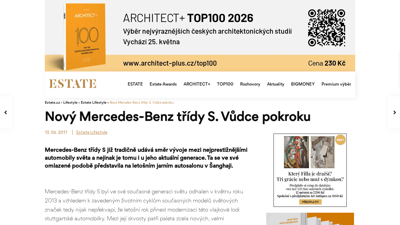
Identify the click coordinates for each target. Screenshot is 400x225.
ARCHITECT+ (197, 84)
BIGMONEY (303, 84)
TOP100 (225, 84)
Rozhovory (250, 84)
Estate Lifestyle (94, 103)
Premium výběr (336, 84)
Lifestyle (70, 103)
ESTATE (135, 84)
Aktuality (275, 84)
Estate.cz (52, 103)
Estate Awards (163, 84)
